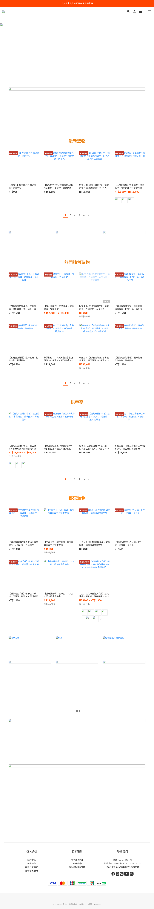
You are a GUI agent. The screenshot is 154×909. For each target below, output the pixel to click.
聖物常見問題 (31, 870)
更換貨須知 (77, 863)
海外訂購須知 (77, 859)
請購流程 (31, 863)
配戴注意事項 (31, 867)
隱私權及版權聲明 (77, 867)
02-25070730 (125, 859)
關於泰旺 (31, 859)
